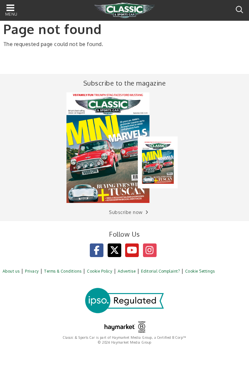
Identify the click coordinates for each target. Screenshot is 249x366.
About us (11, 271)
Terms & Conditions (63, 271)
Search (239, 9)
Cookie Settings (200, 271)
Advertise (127, 271)
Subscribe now (125, 212)
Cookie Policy (99, 271)
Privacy (32, 271)
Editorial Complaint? (160, 271)
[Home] (124, 10)
